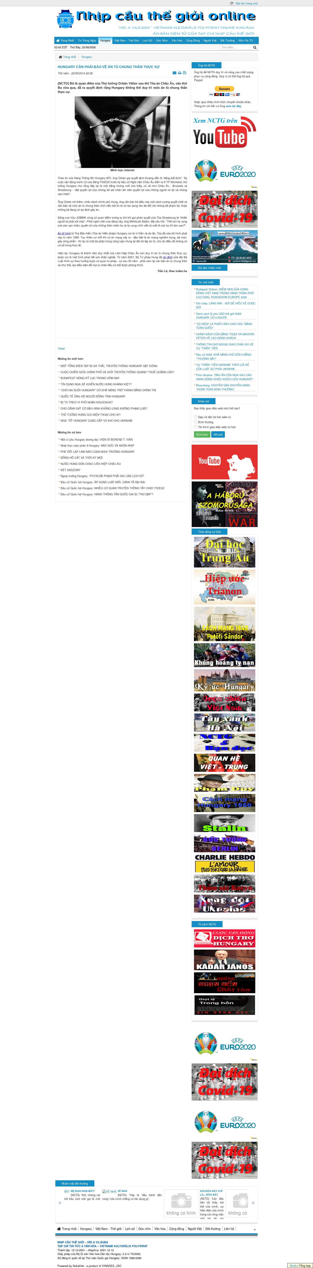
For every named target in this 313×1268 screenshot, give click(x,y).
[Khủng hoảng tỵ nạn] (224, 655)
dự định (167, 257)
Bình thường (205, 422)
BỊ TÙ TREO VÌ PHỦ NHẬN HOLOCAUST (87, 402)
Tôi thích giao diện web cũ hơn (217, 427)
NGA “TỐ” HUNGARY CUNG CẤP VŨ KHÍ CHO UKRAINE (97, 420)
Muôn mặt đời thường (75, 1183)
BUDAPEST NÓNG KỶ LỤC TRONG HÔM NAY (90, 378)
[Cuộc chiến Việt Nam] (224, 702)
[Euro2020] (225, 170)
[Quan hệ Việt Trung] (224, 762)
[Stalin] (224, 823)
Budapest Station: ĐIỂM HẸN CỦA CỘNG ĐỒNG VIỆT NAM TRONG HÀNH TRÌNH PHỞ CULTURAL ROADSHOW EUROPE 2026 (225, 293)
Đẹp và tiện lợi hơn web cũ (214, 417)
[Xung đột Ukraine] (224, 903)
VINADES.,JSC (111, 1266)
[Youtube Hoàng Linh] (225, 462)
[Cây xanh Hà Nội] (224, 722)
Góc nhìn (144, 1228)
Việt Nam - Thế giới (108, 1228)
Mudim (294, 1266)
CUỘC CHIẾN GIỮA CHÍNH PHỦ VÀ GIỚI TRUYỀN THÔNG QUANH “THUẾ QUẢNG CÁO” (117, 372)
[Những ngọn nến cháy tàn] (224, 982)
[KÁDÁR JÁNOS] (224, 959)
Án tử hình (64, 233)
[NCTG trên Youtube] (225, 132)
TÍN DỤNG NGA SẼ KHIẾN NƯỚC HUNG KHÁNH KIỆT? (96, 384)
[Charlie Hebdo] (224, 863)
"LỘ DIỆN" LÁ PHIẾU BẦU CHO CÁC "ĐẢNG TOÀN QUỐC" (224, 326)
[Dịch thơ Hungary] (224, 938)
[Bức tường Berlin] (224, 843)
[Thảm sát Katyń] (224, 883)
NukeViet (78, 1266)
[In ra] (180, 72)
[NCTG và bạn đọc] (224, 742)
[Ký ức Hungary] (224, 680)
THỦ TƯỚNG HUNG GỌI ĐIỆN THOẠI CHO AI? (91, 415)
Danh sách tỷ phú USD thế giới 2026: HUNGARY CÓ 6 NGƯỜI (219, 316)
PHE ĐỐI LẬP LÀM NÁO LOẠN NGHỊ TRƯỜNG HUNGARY (98, 452)
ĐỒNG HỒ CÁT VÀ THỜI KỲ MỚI (82, 458)
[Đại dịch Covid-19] (225, 209)
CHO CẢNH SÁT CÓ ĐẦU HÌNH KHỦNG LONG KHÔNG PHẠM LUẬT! (104, 408)
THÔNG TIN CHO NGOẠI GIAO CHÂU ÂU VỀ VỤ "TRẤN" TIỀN (225, 346)
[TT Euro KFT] (225, 246)
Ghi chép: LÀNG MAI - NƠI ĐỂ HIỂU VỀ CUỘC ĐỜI (225, 305)
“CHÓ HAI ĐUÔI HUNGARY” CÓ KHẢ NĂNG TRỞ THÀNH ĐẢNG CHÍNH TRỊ (108, 390)
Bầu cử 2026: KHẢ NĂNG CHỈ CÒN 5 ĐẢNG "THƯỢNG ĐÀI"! (223, 357)
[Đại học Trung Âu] (224, 552)
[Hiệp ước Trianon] (224, 587)
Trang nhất (69, 1228)
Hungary (86, 1228)
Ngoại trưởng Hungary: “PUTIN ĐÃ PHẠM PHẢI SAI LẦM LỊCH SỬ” (102, 476)
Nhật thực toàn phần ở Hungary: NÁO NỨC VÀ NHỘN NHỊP (97, 445)
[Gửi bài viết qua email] (175, 72)
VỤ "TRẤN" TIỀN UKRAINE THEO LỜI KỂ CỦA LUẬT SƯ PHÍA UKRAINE (222, 367)
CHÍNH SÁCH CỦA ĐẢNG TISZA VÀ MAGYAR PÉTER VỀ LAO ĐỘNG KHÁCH (225, 336)
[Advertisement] (122, 304)
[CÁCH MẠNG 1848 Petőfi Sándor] (224, 624)
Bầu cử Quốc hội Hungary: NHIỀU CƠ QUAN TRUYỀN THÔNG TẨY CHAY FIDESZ (112, 488)
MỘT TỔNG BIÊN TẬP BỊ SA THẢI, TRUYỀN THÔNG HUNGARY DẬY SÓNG (109, 366)
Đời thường (212, 1228)
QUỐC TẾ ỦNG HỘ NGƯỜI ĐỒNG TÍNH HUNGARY (93, 396)
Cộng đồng (176, 1228)
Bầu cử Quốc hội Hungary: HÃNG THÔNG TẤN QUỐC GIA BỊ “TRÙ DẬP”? (107, 494)
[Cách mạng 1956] (224, 803)
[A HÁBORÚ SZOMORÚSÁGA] (225, 504)
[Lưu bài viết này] (185, 72)
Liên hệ (229, 1228)
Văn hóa (160, 1228)
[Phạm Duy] (224, 782)
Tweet (61, 348)
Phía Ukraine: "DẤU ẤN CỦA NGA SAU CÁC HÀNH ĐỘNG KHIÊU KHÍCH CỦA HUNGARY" (224, 377)
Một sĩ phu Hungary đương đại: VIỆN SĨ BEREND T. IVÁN (97, 439)
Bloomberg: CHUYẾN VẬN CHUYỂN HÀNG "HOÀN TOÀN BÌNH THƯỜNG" (223, 387)
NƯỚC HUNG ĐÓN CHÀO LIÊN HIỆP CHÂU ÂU (91, 464)
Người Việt (195, 1228)
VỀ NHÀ (86, 1191)
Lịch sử (130, 1228)
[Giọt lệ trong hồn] (224, 1005)
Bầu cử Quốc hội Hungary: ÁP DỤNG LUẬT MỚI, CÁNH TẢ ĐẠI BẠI (103, 482)
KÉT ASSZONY (70, 470)
